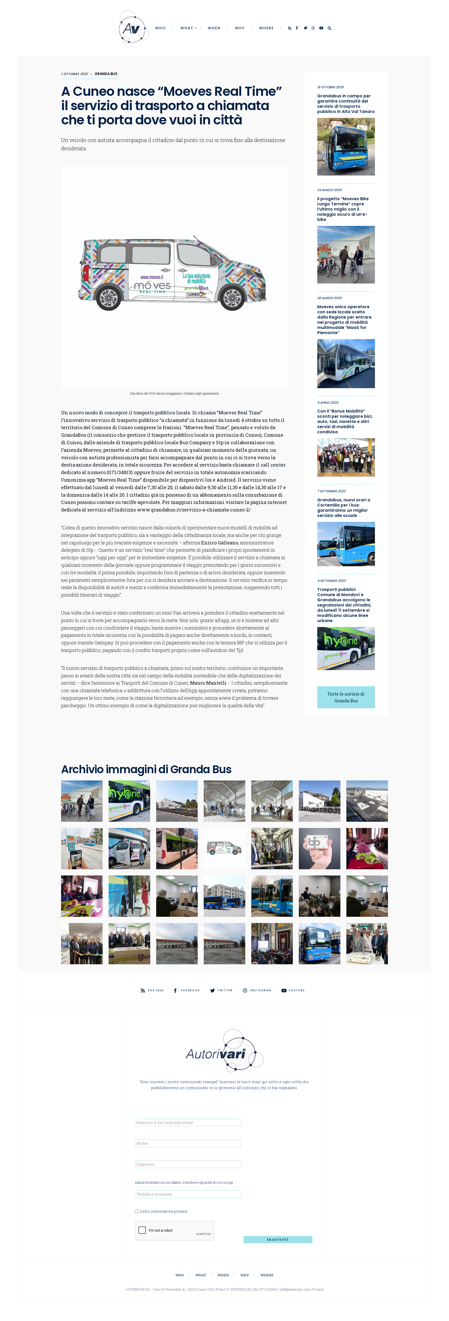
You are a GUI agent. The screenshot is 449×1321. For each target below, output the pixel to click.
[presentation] (174, 1231)
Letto (163, 1211)
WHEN (214, 28)
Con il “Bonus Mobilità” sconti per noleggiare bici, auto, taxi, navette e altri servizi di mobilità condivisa (345, 422)
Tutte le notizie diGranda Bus (346, 697)
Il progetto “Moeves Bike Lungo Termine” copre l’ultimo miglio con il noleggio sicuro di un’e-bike (343, 209)
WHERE (266, 28)
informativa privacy (169, 1211)
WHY (240, 28)
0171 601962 (268, 1289)
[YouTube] (321, 28)
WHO (160, 28)
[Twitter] (306, 28)
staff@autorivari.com (295, 1289)
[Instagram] (314, 28)
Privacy (318, 1289)
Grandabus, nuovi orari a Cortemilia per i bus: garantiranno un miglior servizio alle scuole (343, 507)
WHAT (187, 28)
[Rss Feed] (290, 28)
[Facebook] (298, 28)
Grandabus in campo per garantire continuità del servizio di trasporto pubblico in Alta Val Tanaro (346, 103)
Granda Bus (106, 73)
